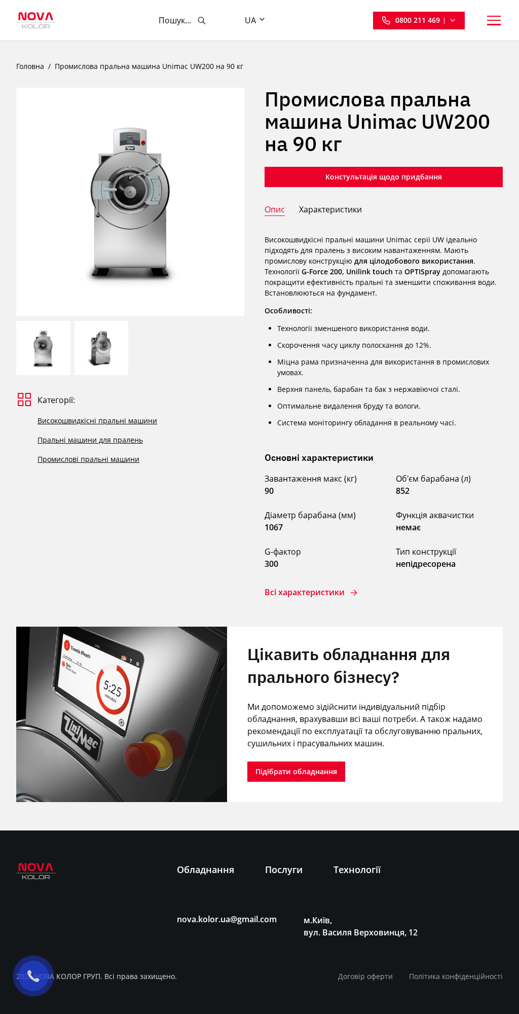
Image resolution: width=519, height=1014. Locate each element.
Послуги (284, 869)
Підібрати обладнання (296, 771)
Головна (30, 66)
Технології (357, 869)
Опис (275, 209)
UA (250, 20)
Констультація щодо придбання (383, 177)
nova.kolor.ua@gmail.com (227, 919)
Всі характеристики (305, 592)
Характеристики (330, 209)
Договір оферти (365, 976)
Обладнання (205, 869)
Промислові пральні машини (88, 459)
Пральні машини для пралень (90, 440)
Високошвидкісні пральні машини (97, 420)
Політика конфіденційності (456, 976)
